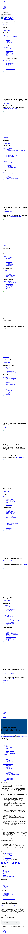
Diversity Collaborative (10, 501)
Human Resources (9, 606)
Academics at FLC (9, 149)
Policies (7, 752)
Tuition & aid (6, 871)
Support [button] (4, 172)
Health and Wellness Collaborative (13, 774)
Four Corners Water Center (11, 66)
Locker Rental (9, 768)
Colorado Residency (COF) (11, 378)
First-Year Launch (9, 286)
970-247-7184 (8, 858)
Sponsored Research (10, 623)
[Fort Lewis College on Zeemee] (19, 863)
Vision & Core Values (10, 753)
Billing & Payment (9, 393)
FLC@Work (8, 64)
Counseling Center (9, 511)
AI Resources (8, 631)
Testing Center (9, 174)
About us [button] (5, 745)
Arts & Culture (9, 505)
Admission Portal (9, 284)
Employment (8, 746)
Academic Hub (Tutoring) (11, 173)
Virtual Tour (8, 274)
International (8, 260)
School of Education (10, 156)
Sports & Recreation (10, 500)
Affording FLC (6, 427)
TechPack (8, 529)
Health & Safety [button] (6, 510)
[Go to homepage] (7, 21)
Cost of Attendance (10, 371)
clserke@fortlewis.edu (10, 848)
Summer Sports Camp (10, 779)
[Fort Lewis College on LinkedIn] (13, 863)
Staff (7, 748)
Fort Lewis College (12, 735)
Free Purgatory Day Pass (11, 275)
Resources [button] (5, 161)
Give (4, 4)
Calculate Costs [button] (6, 367)
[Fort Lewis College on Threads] (16, 863)
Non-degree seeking (10, 263)
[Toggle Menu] (14, 21)
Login (4, 932)
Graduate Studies (9, 153)
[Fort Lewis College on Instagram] (2, 863)
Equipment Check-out (10, 769)
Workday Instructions (10, 609)
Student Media (9, 503)
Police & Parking (9, 516)
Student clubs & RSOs (7, 560)
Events (4, 9)
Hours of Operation (10, 747)
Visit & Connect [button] (6, 270)
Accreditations (9, 42)
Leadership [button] (5, 47)
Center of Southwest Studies (11, 67)
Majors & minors (6, 872)
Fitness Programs (9, 773)
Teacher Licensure (9, 265)
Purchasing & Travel (10, 639)
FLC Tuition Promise (10, 381)
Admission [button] (5, 245)
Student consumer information (9, 899)
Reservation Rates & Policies (12, 758)
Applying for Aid (9, 392)
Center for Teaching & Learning (12, 620)
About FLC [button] (5, 24)
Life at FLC (18, 735)
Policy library (6, 897)
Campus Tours (9, 273)
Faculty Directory (9, 166)
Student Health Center (10, 512)
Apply (4, 1)
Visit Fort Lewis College (8, 322)
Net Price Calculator (10, 370)
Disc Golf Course (9, 761)
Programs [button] (5, 771)
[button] (9, 905)
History (7, 41)
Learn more (12, 915)
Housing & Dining (9, 499)
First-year (8, 258)
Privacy (4, 928)
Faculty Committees (10, 622)
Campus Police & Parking (11, 637)
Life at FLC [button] (5, 486)
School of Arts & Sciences (11, 155)
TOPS (4, 931)
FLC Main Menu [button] (6, 30)
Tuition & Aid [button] (6, 357)
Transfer (7, 259)
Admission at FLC (9, 257)
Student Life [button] (5, 496)
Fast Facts (8, 40)
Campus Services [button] (6, 630)
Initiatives (8, 62)
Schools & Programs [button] (7, 148)
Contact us (5, 780)
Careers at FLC (9, 610)
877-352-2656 (8, 856)
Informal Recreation (10, 775)
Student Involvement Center (11, 502)
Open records (6, 886)
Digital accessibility (7, 930)
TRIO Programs (9, 177)
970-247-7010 (8, 859)
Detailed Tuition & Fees (11, 372)
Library (7, 176)
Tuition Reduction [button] (7, 377)
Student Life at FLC (10, 498)
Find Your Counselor (10, 276)
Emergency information (8, 894)
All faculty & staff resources (9, 673)
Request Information (10, 271)
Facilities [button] (5, 754)
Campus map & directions (8, 876)
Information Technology (11, 633)
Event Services (9, 632)
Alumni (4, 6)
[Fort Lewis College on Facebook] (4, 863)
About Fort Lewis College (11, 36)
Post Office (8, 525)
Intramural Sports (9, 777)
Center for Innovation (10, 69)
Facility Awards (9, 760)
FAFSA (7, 383)
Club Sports (8, 772)
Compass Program (9, 285)
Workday (8, 608)
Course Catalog (9, 165)
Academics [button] (5, 137)
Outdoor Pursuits (9, 778)
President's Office (9, 48)
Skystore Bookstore (10, 527)
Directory (5, 10)
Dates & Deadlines (9, 390)
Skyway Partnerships (10, 63)
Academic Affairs (9, 49)
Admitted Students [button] (7, 281)
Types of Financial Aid (10, 384)
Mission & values (6, 896)
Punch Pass (8, 767)
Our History (8, 749)
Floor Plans (8, 759)
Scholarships (8, 382)
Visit (4, 2)
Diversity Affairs (9, 51)
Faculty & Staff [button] (6, 595)
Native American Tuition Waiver (12, 379)
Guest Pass (8, 766)
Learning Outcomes (10, 751)
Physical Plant (9, 635)
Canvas (7, 617)
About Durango (9, 37)
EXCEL (7, 621)
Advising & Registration (11, 164)
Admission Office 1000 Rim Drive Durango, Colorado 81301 (8, 854)
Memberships (8, 765)
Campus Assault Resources (11, 514)
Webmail (5, 887)
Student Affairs (9, 52)
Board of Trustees (9, 53)
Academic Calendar (10, 162)
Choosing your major (7, 211)
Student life (5, 873)
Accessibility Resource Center (12, 178)
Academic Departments (10, 151)
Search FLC (3, 22)
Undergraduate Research (11, 167)
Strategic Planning (9, 55)
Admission (5, 869)
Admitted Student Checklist (11, 282)
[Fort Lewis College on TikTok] (10, 863)
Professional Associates (10, 54)
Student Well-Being (10, 513)
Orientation (8, 287)
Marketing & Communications (12, 634)
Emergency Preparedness (11, 517)
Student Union (9, 528)
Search (2, 14)
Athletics (5, 7)
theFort (7, 640)
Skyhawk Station (9, 289)
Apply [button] (4, 256)
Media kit (5, 885)
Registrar (7, 624)
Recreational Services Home (9, 744)
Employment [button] (5, 605)
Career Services (9, 524)
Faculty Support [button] (6, 615)
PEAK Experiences (10, 288)
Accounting (8, 638)
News (4, 8)
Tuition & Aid (8, 368)
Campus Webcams (9, 38)
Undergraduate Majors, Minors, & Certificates (15, 150)
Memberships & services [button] (8, 764)
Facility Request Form (10, 756)
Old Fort (7, 65)
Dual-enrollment (9, 262)
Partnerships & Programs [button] (8, 60)
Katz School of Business (11, 154)
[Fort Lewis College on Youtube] (7, 863)
